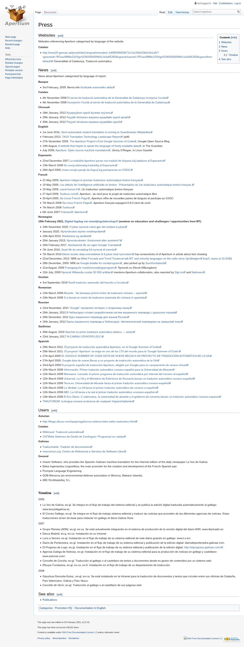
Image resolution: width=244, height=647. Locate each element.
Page (38, 12)
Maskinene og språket (75, 236)
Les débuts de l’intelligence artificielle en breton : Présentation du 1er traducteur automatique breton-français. (126, 184)
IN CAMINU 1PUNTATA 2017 (84, 336)
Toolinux (67, 207)
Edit (170, 12)
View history (182, 12)
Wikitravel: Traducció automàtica (62, 431)
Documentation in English (90, 607)
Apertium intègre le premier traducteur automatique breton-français (100, 180)
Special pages (12, 66)
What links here (13, 59)
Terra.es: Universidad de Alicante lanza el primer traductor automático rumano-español (116, 383)
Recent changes (13, 40)
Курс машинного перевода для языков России (98, 317)
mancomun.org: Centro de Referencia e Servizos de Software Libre (83, 451)
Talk (215, 3)
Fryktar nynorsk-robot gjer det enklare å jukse (97, 226)
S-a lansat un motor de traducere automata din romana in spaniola (104, 297)
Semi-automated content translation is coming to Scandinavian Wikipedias (105, 132)
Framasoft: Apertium (73, 212)
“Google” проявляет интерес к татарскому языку (99, 307)
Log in (237, 3)
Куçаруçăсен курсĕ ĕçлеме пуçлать (89, 112)
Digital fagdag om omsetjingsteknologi (90, 221)
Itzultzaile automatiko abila (96, 87)
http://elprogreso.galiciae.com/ (202, 547)
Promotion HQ (63, 607)
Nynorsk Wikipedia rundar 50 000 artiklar (86, 272)
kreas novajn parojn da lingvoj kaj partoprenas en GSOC (96, 169)
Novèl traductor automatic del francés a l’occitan (97, 282)
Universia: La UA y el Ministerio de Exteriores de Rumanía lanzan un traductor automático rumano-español (128, 378)
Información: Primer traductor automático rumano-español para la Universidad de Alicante (118, 369)
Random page (12, 44)
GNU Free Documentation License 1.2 (79, 632)
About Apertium (59, 638)
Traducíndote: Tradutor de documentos (66, 446)
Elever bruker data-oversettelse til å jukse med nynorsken (97, 254)
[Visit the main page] (17, 15)
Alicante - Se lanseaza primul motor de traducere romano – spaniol (104, 293)
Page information (14, 77)
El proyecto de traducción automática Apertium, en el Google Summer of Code (111, 346)
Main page (10, 37)
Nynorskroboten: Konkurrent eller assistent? (93, 240)
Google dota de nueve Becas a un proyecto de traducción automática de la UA (109, 360)
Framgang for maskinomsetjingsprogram (89, 267)
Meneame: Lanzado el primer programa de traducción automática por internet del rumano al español (125, 374)
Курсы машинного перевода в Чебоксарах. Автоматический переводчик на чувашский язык (124, 321)
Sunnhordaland (154, 263)
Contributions (226, 3)
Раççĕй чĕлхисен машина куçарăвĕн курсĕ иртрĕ (97, 117)
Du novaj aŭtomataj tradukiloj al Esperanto (89, 165)
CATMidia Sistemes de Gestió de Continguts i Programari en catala (83, 436)
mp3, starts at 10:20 (216, 258)
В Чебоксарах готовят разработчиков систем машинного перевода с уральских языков (121, 312)
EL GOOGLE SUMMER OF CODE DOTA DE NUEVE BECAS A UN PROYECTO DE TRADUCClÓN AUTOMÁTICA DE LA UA (135, 355)
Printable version (14, 70)
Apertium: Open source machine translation (81, 150)
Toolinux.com (68, 193)
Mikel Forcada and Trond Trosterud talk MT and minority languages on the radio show (140, 258)
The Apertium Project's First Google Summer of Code (102, 141)
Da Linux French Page (75, 202)
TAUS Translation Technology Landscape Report (91, 136)
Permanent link (13, 74)
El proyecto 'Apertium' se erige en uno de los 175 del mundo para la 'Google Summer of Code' (121, 351)
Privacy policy (43, 638)
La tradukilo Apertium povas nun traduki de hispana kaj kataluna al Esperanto (116, 160)
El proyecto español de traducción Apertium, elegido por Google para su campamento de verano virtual (124, 365)
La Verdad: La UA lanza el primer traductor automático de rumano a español (110, 387)
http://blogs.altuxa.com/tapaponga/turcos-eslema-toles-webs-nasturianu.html (89, 421)
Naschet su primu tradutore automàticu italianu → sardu (99, 331)
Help (7, 48)
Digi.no (179, 272)
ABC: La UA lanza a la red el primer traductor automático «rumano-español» (110, 392)
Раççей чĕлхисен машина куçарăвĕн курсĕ (93, 121)
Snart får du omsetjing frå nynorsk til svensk (87, 249)
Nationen (197, 272)
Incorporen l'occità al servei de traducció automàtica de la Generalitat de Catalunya (117, 102)
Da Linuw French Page (73, 198)
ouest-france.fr (69, 189)
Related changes (14, 63)
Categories (46, 607)
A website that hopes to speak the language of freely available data (98, 145)
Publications (50, 599)
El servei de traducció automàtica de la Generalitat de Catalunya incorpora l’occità (116, 97)
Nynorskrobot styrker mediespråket (82, 231)
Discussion (50, 12)
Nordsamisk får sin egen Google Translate (93, 244)
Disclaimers (73, 638)
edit (61, 35)
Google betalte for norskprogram (100, 263)
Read (162, 12)
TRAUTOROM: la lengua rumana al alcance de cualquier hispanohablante (87, 401)
